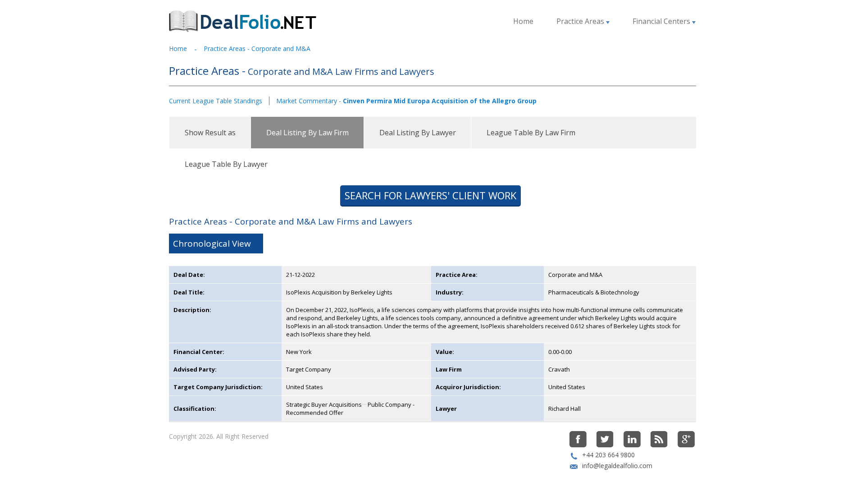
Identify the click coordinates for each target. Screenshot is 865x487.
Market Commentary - (406, 100)
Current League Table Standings (215, 100)
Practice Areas (581, 21)
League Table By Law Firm (531, 133)
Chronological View (212, 243)
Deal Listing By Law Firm (307, 133)
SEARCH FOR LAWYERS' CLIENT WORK (430, 195)
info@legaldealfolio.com (617, 465)
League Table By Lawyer (226, 164)
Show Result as (210, 133)
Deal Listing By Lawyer (417, 133)
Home (523, 21)
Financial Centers (662, 21)
